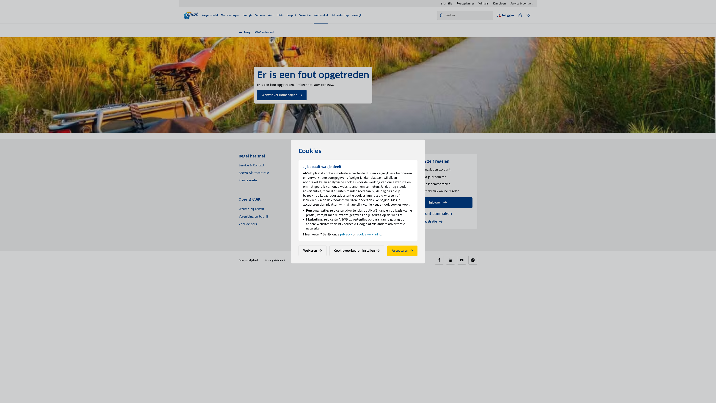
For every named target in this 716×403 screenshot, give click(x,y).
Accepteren (400, 251)
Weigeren (310, 251)
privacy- (346, 234)
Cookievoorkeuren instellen (354, 251)
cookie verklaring (369, 234)
